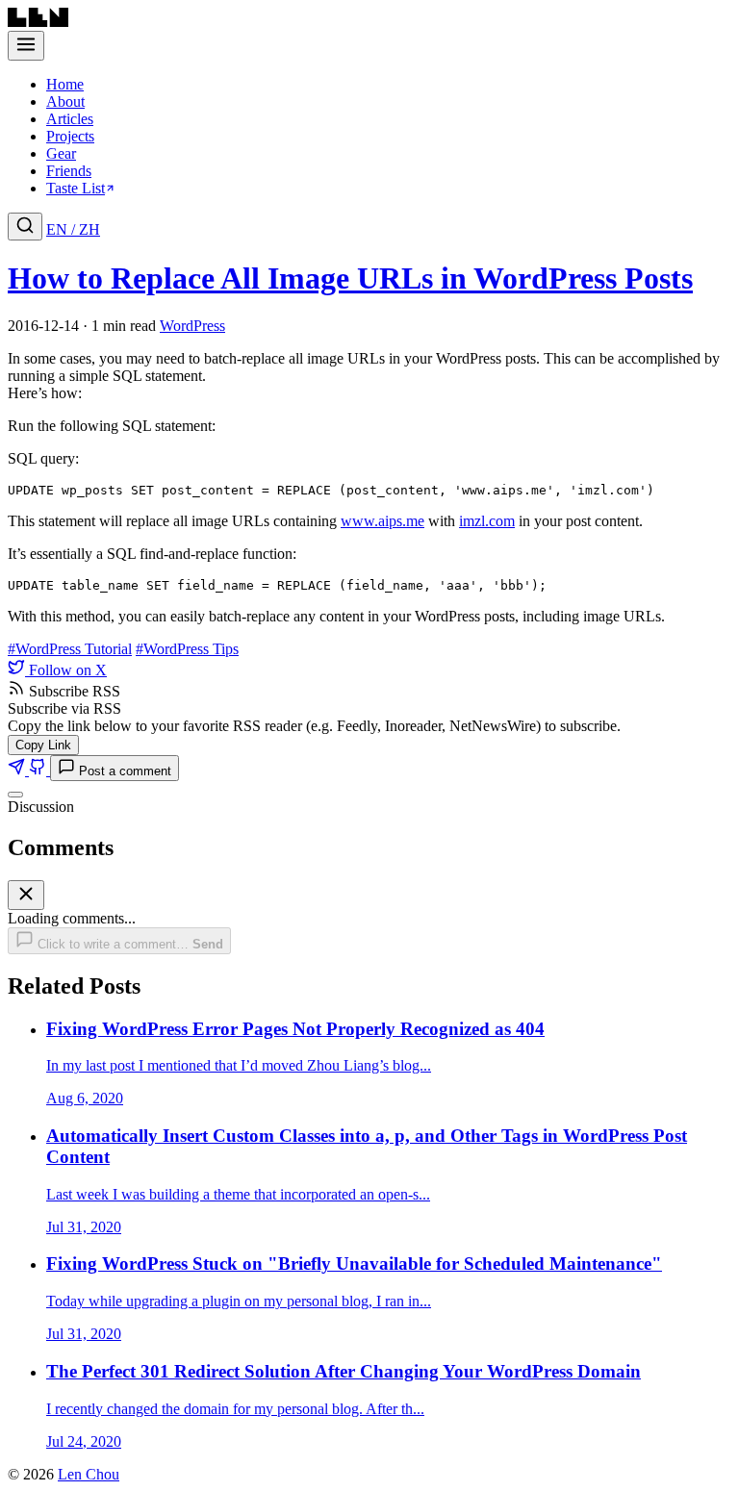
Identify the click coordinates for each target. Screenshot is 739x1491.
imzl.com (487, 521)
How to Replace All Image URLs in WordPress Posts (350, 278)
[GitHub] (39, 770)
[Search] (25, 226)
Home (65, 84)
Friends (68, 171)
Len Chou (88, 1474)
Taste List (75, 188)
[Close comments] (15, 794)
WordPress (192, 325)
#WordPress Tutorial (70, 649)
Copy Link (43, 745)
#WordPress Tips (187, 649)
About (65, 101)
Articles (69, 119)
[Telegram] (18, 770)
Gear (61, 153)
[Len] (38, 21)
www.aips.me (382, 521)
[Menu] (26, 46)
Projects (70, 136)
